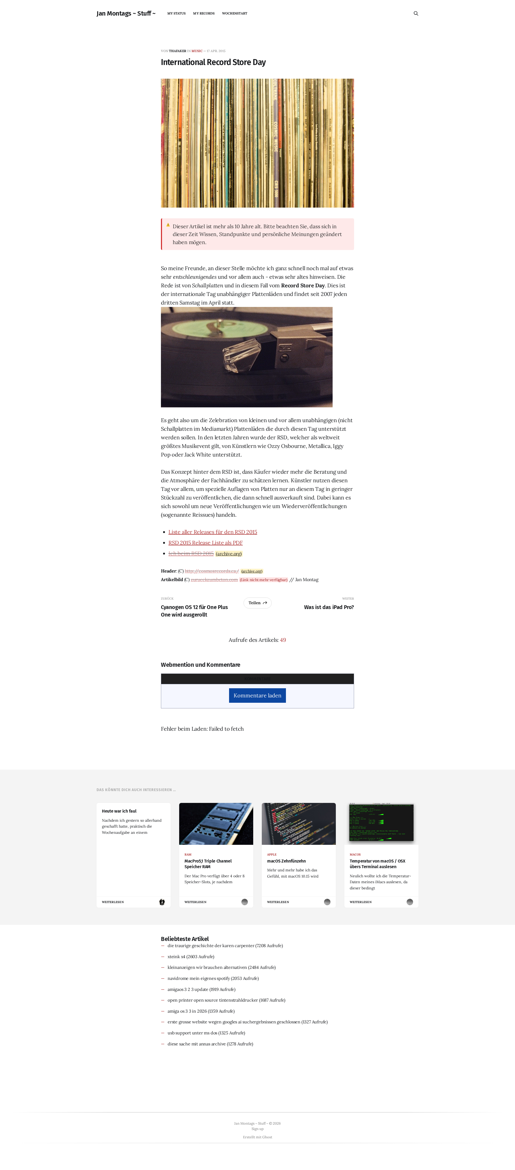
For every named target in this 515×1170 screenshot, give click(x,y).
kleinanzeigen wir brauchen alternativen (207, 967)
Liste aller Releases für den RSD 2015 (212, 531)
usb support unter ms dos (192, 1032)
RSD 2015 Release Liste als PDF (205, 542)
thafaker (177, 51)
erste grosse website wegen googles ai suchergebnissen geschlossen (234, 1021)
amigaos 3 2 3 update (188, 989)
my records (204, 13)
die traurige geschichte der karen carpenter (211, 945)
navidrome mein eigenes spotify (199, 978)
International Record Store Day (213, 62)
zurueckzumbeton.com (214, 579)
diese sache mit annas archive (197, 1043)
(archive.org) (228, 554)
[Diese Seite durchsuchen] (416, 13)
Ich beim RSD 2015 (191, 553)
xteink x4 (176, 956)
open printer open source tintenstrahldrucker (213, 1000)
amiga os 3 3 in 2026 (187, 1011)
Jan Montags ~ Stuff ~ (126, 13)
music (197, 51)
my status (176, 13)
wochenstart (234, 13)
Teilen (255, 602)
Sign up (258, 1128)
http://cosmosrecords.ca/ (212, 571)
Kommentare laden (257, 695)
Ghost (267, 1137)
